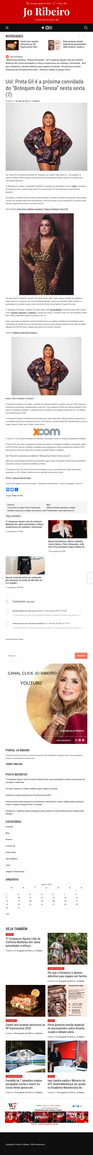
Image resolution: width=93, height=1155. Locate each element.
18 (30, 901)
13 (54, 898)
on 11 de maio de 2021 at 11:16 (57, 623)
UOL (21, 496)
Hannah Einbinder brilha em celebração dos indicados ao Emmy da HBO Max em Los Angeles (24, 580)
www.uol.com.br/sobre (22, 478)
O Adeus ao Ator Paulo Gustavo (24, 333)
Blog (7, 833)
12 (42, 898)
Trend (8, 865)
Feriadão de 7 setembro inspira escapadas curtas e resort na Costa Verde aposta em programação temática (24, 1086)
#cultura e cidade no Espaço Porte (54, 69)
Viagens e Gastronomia (15, 872)
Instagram (22, 313)
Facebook (32, 313)
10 (19, 898)
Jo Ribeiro (46, 11)
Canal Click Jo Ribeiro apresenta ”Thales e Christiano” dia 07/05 (42, 209)
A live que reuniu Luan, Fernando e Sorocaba (28, 623)
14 (65, 898)
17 (19, 901)
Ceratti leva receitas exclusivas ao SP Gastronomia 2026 (14, 44)
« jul (7, 914)
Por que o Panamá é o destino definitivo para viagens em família (31, 789)
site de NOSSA (55, 310)
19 (42, 901)
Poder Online (11, 852)
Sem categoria (11, 859)
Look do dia (10, 846)
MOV (74, 186)
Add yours (30, 602)
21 (65, 901)
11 (30, 898)
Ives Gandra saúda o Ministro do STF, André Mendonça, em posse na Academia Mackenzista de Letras (67, 1086)
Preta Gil (15, 496)
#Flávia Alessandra (36, 60)
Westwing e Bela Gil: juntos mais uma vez (26, 611)
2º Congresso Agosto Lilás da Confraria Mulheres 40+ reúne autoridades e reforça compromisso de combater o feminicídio (24, 524)
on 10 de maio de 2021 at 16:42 (54, 611)
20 (54, 901)
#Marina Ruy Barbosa (16, 60)
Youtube (14, 313)
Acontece (9, 827)
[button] (84, 35)
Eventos (9, 839)
